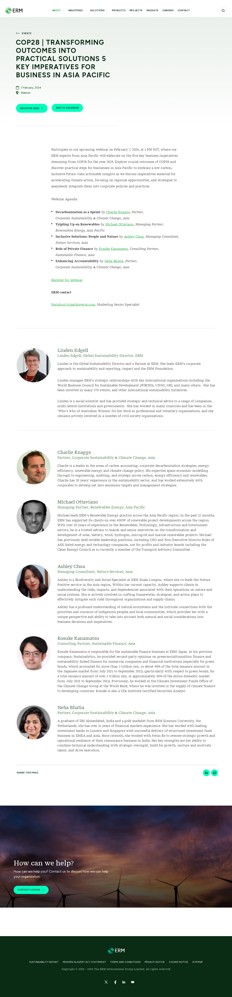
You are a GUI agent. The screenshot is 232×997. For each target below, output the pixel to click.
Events (26, 33)
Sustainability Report (44, 962)
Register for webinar (67, 280)
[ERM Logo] (13, 10)
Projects (136, 10)
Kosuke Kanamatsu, (114, 249)
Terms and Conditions (125, 962)
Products (118, 10)
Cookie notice (178, 962)
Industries (75, 10)
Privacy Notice (155, 962)
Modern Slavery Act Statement (84, 962)
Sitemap (197, 962)
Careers (168, 10)
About (56, 10)
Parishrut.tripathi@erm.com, (73, 304)
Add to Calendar (67, 108)
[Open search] (223, 10)
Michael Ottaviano (119, 224)
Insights (152, 10)
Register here (29, 108)
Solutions (97, 10)
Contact (184, 10)
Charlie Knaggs (118, 212)
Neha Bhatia (113, 261)
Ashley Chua (134, 236)
